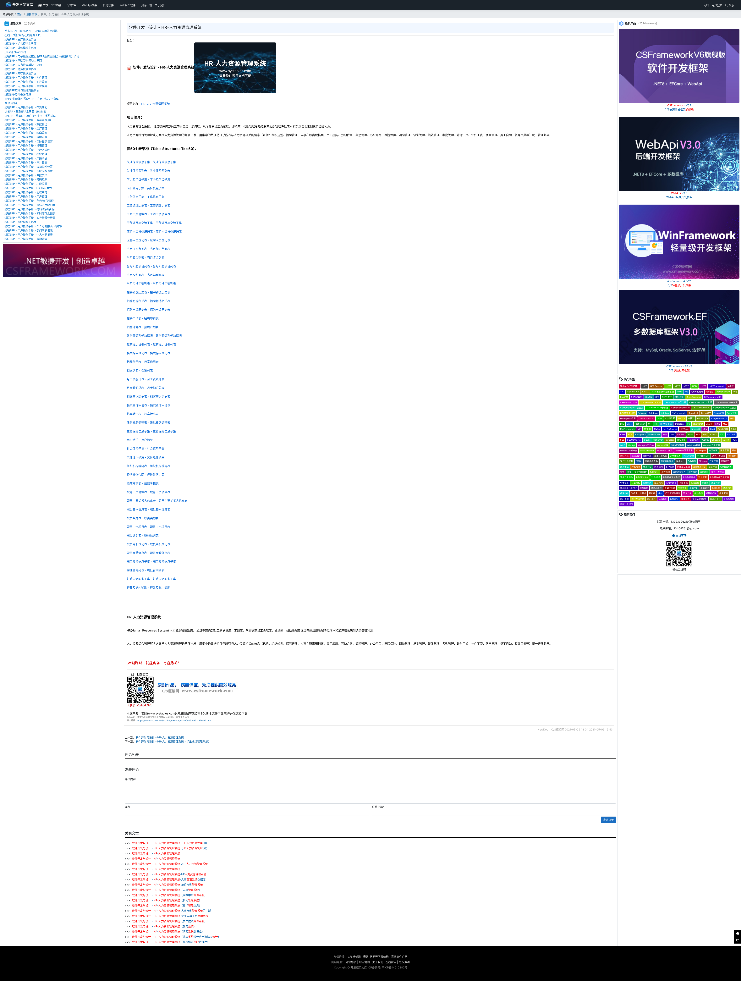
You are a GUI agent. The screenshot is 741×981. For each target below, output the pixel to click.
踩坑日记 (636, 456)
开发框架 (636, 467)
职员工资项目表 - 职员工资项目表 (148, 527)
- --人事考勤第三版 (171, 910)
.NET (644, 386)
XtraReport (701, 450)
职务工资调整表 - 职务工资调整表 (148, 492)
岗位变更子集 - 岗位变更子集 (145, 188)
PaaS (622, 434)
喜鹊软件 (704, 488)
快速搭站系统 (683, 467)
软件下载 (702, 477)
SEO (722, 434)
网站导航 (351, 962)
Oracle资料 (723, 429)
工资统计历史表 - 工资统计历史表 (148, 205)
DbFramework (679, 413)
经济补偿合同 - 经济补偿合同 (145, 475)
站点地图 (364, 962)
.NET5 (668, 386)
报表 (734, 450)
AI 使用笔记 (11, 103)
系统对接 (716, 488)
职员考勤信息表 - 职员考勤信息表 (148, 553)
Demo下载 (732, 413)
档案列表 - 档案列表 (140, 370)
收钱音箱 (695, 483)
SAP (705, 434)
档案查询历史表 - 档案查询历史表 (148, 396)
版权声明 (404, 962)
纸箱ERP (685, 499)
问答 (706, 5)
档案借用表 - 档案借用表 (143, 362)
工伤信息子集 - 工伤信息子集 (145, 197)
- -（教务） (164, 926)
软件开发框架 (717, 472)
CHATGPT (667, 397)
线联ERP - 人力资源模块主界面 (23, 64)
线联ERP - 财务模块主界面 (20, 69)
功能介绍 (732, 456)
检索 (731, 5)
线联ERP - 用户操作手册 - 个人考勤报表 (28, 234)
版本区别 (724, 450)
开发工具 (714, 461)
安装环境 (713, 450)
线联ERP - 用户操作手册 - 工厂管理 (25, 128)
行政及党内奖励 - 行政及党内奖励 (148, 587)
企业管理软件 (127, 5)
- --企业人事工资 (170, 916)
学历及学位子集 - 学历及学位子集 (148, 179)
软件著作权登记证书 (629, 386)
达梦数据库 (675, 456)
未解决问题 (670, 488)
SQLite (647, 440)
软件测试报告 (679, 472)
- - (156, 853)
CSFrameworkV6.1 (701, 407)
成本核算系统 (660, 456)
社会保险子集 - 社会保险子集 (145, 448)
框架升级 (712, 467)
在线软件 (663, 499)
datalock (665, 413)
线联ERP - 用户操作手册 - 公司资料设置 (28, 166)
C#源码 (648, 397)
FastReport (640, 424)
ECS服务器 (670, 418)
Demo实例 (719, 413)
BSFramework (723, 391)
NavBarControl (670, 429)
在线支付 (674, 499)
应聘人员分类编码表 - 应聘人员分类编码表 (154, 231)
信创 (660, 493)
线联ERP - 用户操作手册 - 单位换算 (25, 86)
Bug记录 (624, 397)
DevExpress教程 (628, 418)
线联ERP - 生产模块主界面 (20, 39)
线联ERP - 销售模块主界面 (20, 43)
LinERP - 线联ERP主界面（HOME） (26, 111)
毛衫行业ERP (726, 467)
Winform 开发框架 (711, 445)
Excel (629, 424)
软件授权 (655, 477)
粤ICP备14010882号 (394, 967)
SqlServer (658, 440)
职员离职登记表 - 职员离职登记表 (148, 544)
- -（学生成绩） (169, 921)
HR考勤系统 (666, 424)
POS (630, 434)
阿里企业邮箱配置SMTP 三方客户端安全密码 (31, 98)
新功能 (652, 493)
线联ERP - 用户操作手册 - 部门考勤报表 (28, 230)
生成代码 (658, 483)
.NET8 (694, 386)
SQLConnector (634, 440)
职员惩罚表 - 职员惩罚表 (143, 535)
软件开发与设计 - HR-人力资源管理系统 (160, 737)
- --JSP (170, 863)
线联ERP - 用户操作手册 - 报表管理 (25, 145)
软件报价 (665, 472)
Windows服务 (693, 445)
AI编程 (730, 386)
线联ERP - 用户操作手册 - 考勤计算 (25, 238)
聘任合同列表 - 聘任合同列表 (145, 570)
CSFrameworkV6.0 (680, 407)
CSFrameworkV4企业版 (631, 407)
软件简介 (704, 472)
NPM (705, 429)
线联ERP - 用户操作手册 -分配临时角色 (28, 188)
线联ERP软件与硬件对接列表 (21, 90)
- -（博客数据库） (168, 931)
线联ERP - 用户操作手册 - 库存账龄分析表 (29, 217)
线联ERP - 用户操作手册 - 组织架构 (25, 192)
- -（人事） (167, 889)
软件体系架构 (689, 477)
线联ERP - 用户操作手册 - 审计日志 (25, 162)
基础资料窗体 (667, 461)
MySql (657, 429)
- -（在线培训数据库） (171, 942)
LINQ (717, 424)
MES (725, 424)
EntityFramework (719, 418)
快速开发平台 (699, 467)
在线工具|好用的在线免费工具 (22, 35)
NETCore (684, 429)
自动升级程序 (626, 504)
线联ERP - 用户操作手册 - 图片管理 (25, 81)
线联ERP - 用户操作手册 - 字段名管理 (27, 149)
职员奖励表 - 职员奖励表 (143, 518)
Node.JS (695, 429)
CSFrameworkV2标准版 (700, 402)
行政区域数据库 (672, 493)
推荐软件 (644, 488)
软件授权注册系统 (671, 477)
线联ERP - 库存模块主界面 (20, 73)
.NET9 (703, 386)
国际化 (639, 461)
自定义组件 (729, 499)
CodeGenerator (693, 397)
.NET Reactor (656, 386)
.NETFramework (717, 386)
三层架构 (636, 483)
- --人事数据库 (169, 879)
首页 (20, 14)
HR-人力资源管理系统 (155, 104)
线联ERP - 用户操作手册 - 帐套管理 (25, 132)
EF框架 (691, 418)
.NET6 (677, 386)
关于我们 (160, 5)
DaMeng (642, 413)
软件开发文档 (642, 477)
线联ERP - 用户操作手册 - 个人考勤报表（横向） (33, 226)
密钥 (629, 472)
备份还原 (624, 456)
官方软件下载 (626, 461)
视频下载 (683, 483)
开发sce (703, 461)
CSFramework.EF (628, 402)
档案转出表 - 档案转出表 (143, 414)
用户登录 (717, 5)
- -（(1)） (170, 843)
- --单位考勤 (167, 884)
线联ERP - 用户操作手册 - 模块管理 (25, 154)
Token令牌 (694, 440)
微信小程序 (656, 488)
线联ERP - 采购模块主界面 (20, 47)
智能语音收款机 (699, 499)
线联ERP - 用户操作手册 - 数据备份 (25, 124)
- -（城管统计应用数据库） (176, 936)
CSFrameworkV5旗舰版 (657, 407)
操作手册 (647, 456)
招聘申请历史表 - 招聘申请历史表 (148, 309)
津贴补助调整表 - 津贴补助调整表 (148, 422)
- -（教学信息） (167, 905)
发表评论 (608, 819)
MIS (639, 429)
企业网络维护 (640, 472)
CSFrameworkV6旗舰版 (724, 407)
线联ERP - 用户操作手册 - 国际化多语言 (28, 141)
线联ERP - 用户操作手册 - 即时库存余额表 (29, 213)
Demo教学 (706, 413)
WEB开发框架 (677, 445)
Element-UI (702, 418)
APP (622, 391)
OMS (712, 429)
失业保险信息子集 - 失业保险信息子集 (151, 162)
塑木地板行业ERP (628, 488)
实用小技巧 (671, 483)
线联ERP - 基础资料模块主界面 (23, 60)
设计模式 (647, 483)
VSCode (716, 440)
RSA (698, 434)
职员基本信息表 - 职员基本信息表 (148, 509)
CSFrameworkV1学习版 (675, 402)
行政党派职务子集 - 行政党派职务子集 (151, 579)
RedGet (681, 434)
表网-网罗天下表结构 (376, 956)
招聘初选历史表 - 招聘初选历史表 (148, 292)
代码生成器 (688, 456)
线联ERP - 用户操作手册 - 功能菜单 (25, 183)
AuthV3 (645, 391)
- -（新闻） (167, 900)
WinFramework (647, 450)
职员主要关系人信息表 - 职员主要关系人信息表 (157, 501)
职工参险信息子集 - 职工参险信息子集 (151, 561)
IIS (688, 424)
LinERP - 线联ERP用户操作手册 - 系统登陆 (30, 115)
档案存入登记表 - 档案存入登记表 (148, 353)
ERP (732, 418)
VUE (735, 440)
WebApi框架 (90, 5)
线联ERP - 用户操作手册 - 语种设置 (25, 137)
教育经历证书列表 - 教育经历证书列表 (151, 344)
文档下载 (682, 488)
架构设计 (680, 461)
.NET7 (686, 386)
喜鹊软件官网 (399, 956)
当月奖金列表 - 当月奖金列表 (145, 257)
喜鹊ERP (693, 488)
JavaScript (698, 424)
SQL (622, 440)
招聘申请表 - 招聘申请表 (143, 318)
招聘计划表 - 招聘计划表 (143, 327)
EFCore (681, 418)
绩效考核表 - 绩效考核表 (143, 483)
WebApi (631, 445)
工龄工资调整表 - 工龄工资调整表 (148, 214)
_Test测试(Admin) (15, 52)
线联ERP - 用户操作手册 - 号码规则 (25, 179)
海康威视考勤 (651, 461)
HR (656, 424)
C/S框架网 (354, 956)
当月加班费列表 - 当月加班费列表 (148, 249)
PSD (665, 434)
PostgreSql (640, 434)
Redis (690, 434)
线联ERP (727, 488)
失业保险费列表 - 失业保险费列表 (148, 171)
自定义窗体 (715, 499)
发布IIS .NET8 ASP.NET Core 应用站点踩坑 (31, 30)
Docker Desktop (646, 418)
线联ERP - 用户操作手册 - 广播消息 (25, 158)
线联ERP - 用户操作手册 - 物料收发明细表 (29, 209)
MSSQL (647, 429)
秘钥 (622, 472)
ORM (733, 429)
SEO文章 (731, 434)
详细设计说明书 (638, 493)
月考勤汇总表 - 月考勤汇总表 (145, 388)
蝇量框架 (723, 493)
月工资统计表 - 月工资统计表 (145, 379)
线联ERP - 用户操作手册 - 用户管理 (25, 196)
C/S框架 (56, 5)
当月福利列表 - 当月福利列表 (145, 275)
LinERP (709, 424)
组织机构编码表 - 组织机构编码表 (148, 466)
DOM (659, 418)
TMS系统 (681, 440)
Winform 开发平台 (628, 450)
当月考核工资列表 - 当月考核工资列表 (151, 283)
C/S (657, 397)
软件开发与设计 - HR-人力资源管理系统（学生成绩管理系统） (173, 741)
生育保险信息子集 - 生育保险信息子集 (151, 431)
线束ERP (624, 493)
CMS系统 (679, 397)
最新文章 (42, 5)
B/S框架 (72, 5)
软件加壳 (693, 472)
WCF (622, 445)
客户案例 (670, 467)
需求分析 (687, 493)
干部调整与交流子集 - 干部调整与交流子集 (154, 223)
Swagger (670, 440)
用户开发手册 (638, 499)
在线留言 (391, 962)
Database (653, 413)
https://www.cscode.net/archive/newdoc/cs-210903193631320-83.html (174, 720)
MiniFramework (627, 429)
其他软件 (108, 5)
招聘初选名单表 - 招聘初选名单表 (148, 301)
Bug (735, 391)
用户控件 (651, 499)
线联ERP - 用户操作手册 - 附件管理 (25, 77)
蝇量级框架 (711, 493)
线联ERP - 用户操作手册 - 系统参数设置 (28, 171)
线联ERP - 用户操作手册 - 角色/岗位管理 (29, 200)
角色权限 (692, 461)
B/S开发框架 (697, 391)
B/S (686, 391)
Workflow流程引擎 (684, 450)
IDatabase (679, 424)
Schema (713, 434)
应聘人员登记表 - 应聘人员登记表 (148, 240)
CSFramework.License (650, 402)
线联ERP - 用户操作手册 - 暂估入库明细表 (29, 205)
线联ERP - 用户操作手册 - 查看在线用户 (28, 120)
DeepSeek (693, 413)
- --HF (169, 874)
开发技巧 (725, 461)
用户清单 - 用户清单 (140, 440)
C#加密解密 (636, 397)
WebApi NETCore (646, 445)
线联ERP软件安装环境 (17, 94)
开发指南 (658, 467)
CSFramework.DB (712, 397)
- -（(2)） (170, 848)
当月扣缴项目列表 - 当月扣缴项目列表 (151, 266)
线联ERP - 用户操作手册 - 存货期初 (25, 107)
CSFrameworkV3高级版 (726, 402)
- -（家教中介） (169, 895)
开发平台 (647, 467)
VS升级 (726, 440)
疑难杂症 (698, 493)
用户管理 (624, 499)
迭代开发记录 (718, 456)
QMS (672, 434)
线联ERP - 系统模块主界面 (20, 221)
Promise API (654, 434)
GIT (650, 424)
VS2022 (705, 440)
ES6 (622, 424)
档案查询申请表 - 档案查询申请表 (148, 405)
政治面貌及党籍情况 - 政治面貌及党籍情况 (154, 336)
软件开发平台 (626, 477)
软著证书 (624, 483)
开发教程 (624, 467)
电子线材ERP (703, 456)
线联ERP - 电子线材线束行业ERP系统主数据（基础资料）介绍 (41, 56)
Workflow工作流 (664, 450)
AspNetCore (633, 391)
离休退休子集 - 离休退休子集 (145, 457)
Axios (679, 391)
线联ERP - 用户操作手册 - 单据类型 (25, 175)
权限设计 (654, 472)
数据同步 (715, 483)
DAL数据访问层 (627, 413)
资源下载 (146, 5)
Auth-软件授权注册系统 (662, 391)
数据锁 (705, 483)
